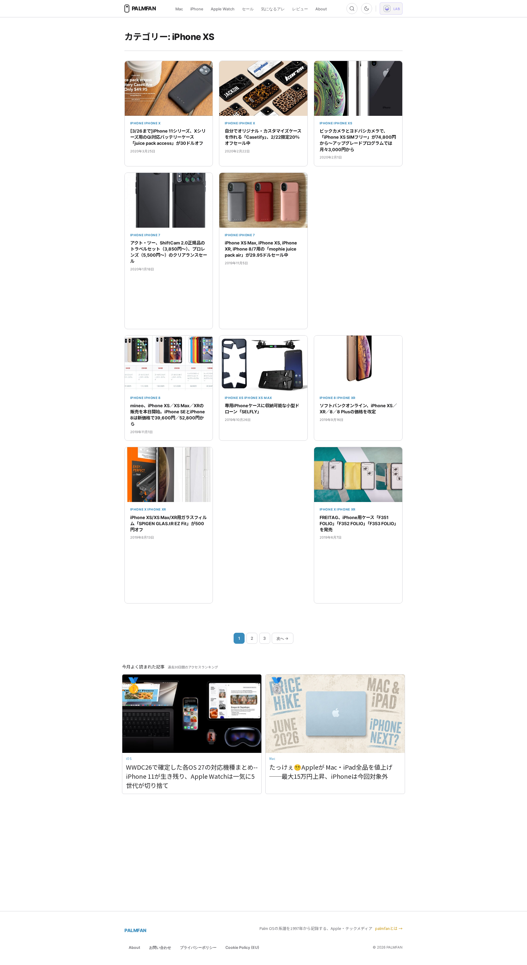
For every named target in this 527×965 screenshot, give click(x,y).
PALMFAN (135, 930)
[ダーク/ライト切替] (366, 8)
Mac (179, 9)
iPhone (196, 9)
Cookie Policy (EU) (242, 947)
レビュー (300, 9)
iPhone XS (343, 123)
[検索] (351, 8)
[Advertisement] (358, 251)
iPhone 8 (152, 398)
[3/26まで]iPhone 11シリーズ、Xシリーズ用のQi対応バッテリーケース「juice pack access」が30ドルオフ (168, 137)
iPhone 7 (152, 235)
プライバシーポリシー (198, 947)
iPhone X (152, 123)
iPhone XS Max (258, 398)
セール (248, 9)
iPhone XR (346, 398)
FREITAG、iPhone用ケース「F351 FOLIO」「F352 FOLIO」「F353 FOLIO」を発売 (358, 523)
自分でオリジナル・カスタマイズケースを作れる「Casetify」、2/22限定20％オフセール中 (263, 137)
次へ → (283, 638)
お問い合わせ (160, 947)
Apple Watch (223, 9)
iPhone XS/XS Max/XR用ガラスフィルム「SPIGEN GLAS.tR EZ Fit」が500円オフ (168, 523)
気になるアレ (273, 9)
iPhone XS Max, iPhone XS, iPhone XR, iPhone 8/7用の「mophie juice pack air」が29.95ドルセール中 (261, 249)
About (321, 9)
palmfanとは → (389, 928)
